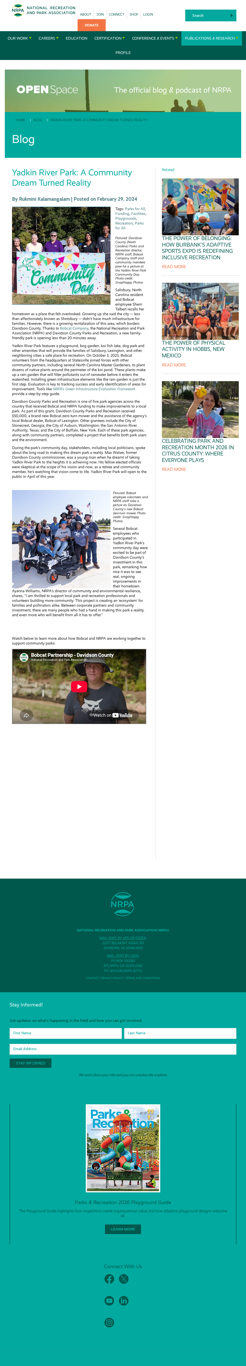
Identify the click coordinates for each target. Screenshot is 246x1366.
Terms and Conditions (142, 978)
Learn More (123, 1229)
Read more (174, 266)
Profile (123, 52)
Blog (37, 120)
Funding (122, 213)
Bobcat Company (74, 328)
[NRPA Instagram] (109, 1326)
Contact (92, 978)
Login (148, 14)
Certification (107, 38)
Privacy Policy (112, 978)
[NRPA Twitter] (124, 1282)
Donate (91, 25)
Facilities (138, 213)
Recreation (124, 223)
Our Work (18, 38)
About (85, 14)
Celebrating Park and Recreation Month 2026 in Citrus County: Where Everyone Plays (198, 450)
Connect (116, 14)
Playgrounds (125, 218)
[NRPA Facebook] (109, 1282)
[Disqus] (80, 789)
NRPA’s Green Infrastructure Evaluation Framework (94, 389)
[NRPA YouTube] (109, 1304)
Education (76, 38)
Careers (47, 38)
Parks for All (135, 209)
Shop (133, 14)
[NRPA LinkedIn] (124, 1304)
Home (20, 120)
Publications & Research (210, 38)
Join (100, 14)
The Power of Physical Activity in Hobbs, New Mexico (193, 349)
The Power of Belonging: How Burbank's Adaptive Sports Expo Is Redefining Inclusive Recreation (197, 247)
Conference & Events (153, 38)
